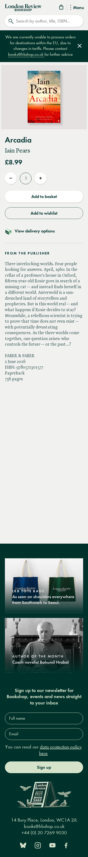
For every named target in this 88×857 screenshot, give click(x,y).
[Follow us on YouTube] (52, 845)
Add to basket (44, 196)
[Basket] (61, 8)
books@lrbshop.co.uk (26, 54)
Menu (78, 7)
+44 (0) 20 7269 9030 (44, 832)
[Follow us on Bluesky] (23, 845)
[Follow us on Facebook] (66, 845)
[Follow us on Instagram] (38, 845)
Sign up (44, 767)
